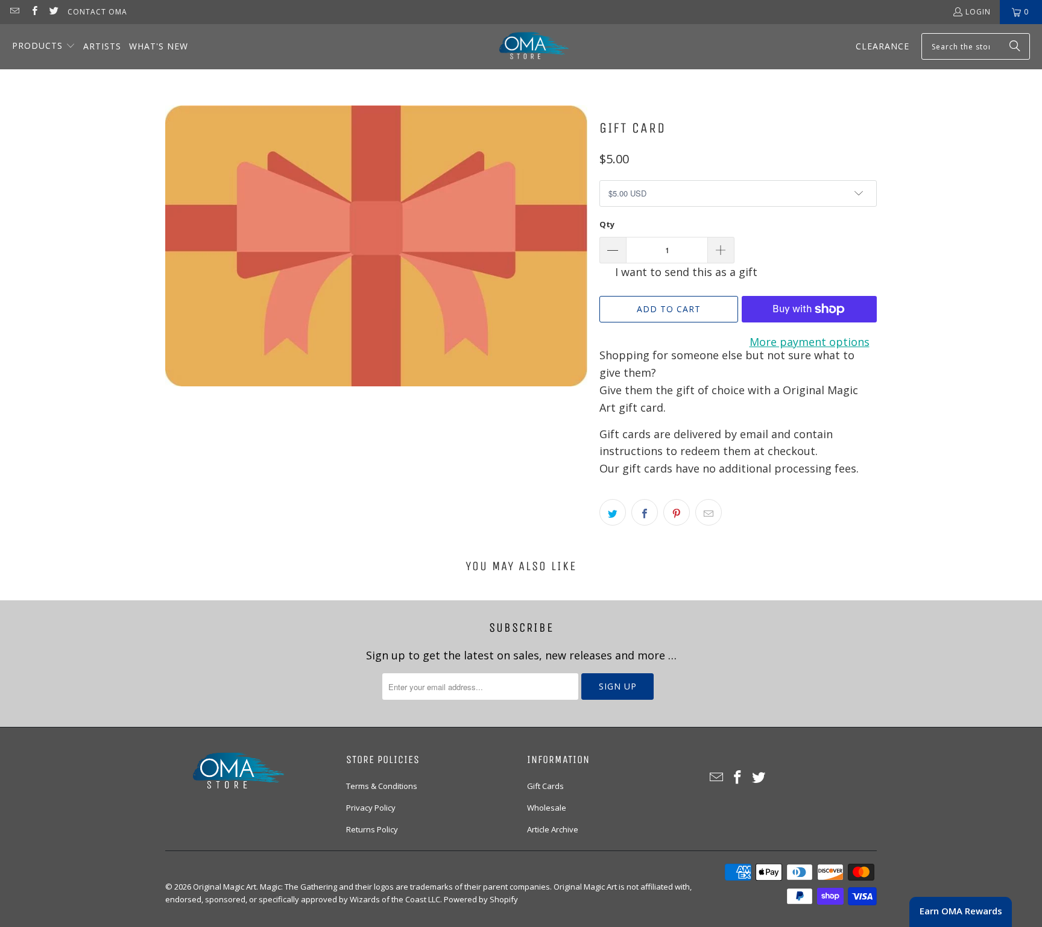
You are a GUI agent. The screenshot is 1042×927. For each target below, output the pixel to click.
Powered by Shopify (481, 899)
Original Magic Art (224, 886)
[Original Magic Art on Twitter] (53, 12)
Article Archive (552, 829)
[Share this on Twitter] (612, 512)
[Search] (1015, 46)
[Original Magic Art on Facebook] (33, 12)
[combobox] (975, 46)
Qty (606, 224)
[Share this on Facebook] (644, 512)
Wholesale (546, 807)
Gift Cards (545, 786)
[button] (43, 46)
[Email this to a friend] (708, 512)
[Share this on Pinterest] (676, 512)
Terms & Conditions (381, 786)
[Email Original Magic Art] (14, 12)
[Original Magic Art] (526, 46)
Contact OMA (97, 12)
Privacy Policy (371, 807)
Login (978, 12)
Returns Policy (372, 829)
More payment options (810, 342)
